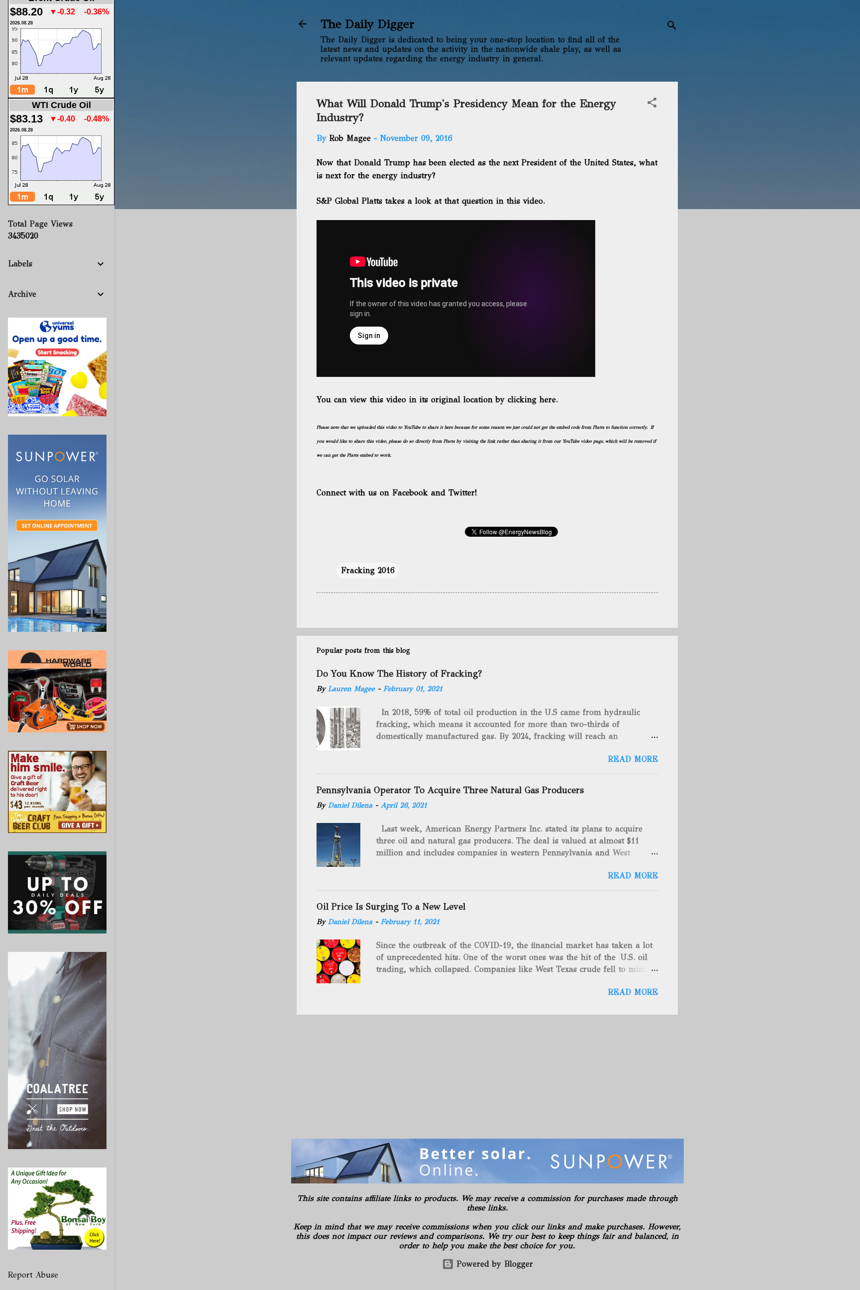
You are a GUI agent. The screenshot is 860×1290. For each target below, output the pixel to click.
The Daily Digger (368, 23)
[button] (652, 104)
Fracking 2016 (368, 570)
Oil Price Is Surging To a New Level (391, 906)
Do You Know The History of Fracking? (399, 673)
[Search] (672, 27)
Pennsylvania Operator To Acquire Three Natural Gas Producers (450, 790)
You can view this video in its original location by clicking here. (437, 399)
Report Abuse (33, 1275)
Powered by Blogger (493, 1264)
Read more (633, 759)
